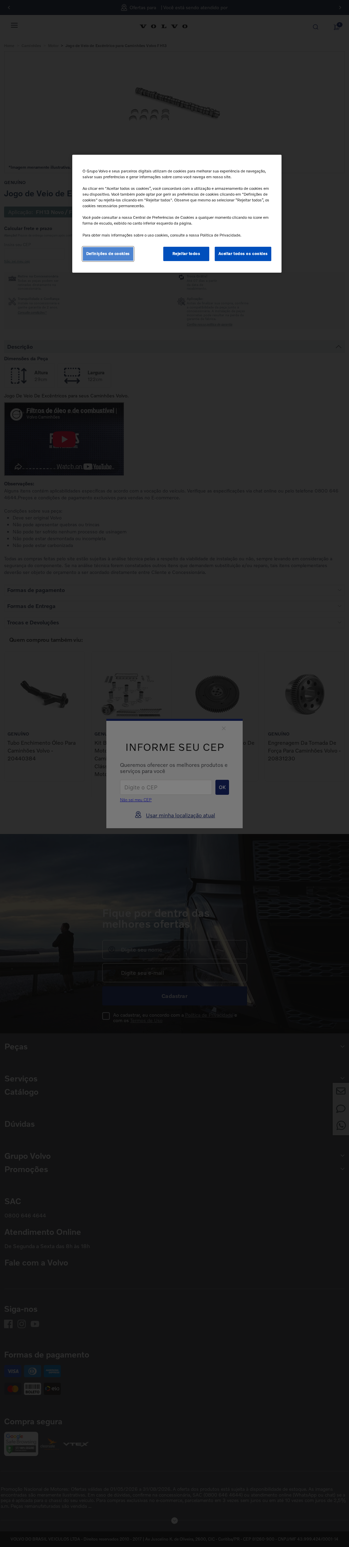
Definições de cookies (108, 253)
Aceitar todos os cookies (243, 253)
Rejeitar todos (186, 253)
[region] (177, 214)
